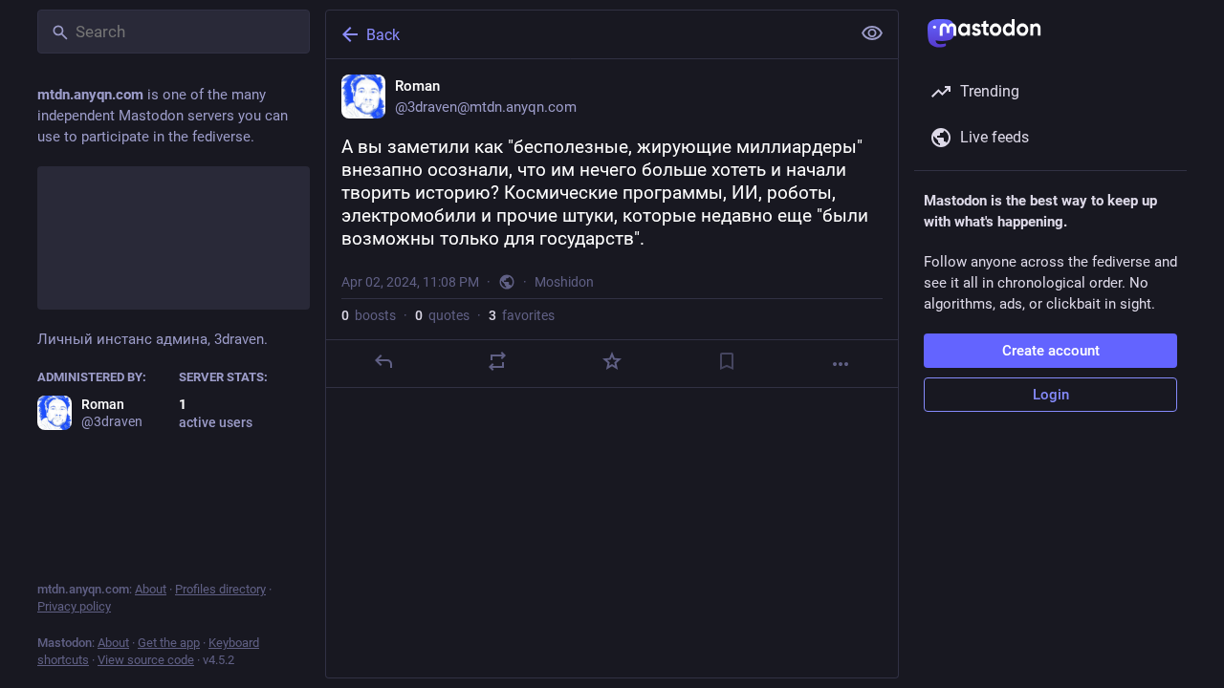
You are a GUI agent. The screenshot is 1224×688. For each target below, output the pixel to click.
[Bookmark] (726, 361)
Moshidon (564, 282)
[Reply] (383, 361)
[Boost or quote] (497, 361)
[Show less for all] (872, 33)
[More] (840, 364)
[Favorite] (612, 361)
